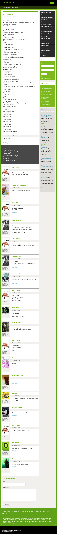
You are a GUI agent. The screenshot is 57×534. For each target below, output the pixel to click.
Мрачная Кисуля (18, 274)
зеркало (5, 519)
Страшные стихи (45, 43)
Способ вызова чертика (46, 103)
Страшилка (8, 2)
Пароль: (43, 67)
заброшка (43, 518)
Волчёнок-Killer (17, 375)
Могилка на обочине (46, 91)
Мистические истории (47, 17)
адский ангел (17, 407)
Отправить (7, 504)
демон (29, 518)
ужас (24, 522)
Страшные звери (45, 38)
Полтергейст (44, 19)
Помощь (27, 511)
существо (7, 523)
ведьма (10, 518)
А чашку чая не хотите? (9, 150)
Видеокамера (6, 158)
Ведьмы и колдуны (46, 24)
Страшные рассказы (46, 48)
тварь (13, 523)
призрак (27, 521)
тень (21, 522)
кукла (34, 519)
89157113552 (16, 322)
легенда (39, 519)
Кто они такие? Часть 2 (9, 160)
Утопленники (44, 36)
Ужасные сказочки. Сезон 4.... (47, 95)
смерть (37, 521)
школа (32, 522)
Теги (44, 511)
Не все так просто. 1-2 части (10, 155)
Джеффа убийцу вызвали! (10, 157)
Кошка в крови (7, 162)
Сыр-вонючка (44, 177)
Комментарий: (6, 487)
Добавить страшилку (7, 511)
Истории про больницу (47, 33)
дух (38, 518)
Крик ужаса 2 (8, 16)
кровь (31, 519)
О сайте (22, 511)
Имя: (4, 481)
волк (14, 518)
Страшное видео (45, 50)
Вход (44, 74)
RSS (32, 511)
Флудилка (43, 55)
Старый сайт (38, 511)
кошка (22, 519)
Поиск (47, 511)
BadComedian (17, 220)
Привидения (44, 22)
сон (45, 521)
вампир (5, 518)
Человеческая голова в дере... (46, 89)
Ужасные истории (46, 14)
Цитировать (14, 176)
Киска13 (15, 393)
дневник (34, 518)
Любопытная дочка (19, 185)
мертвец (5, 521)
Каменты (16, 511)
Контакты (4, 513)
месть (9, 521)
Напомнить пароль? (46, 78)
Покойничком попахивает (47, 100)
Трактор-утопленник (46, 92)
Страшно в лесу (45, 41)
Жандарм (15, 443)
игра (10, 519)
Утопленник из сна (45, 104)
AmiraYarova (16, 308)
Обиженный (44, 86)
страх (49, 521)
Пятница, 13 (44, 137)
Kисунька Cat (17, 459)
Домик (4, 148)
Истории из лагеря (46, 29)
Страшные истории (46, 12)
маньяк (48, 519)
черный (28, 522)
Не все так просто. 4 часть (10, 146)
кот (20, 519)
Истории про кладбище (47, 31)
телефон (17, 522)
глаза (22, 518)
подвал (22, 521)
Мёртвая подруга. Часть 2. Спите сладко (13, 152)
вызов (18, 518)
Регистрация (44, 76)
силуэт (32, 521)
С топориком (6, 153)
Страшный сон (45, 45)
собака (42, 521)
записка (48, 518)
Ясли (10, 7)
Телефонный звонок (46, 166)
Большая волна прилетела (45, 98)
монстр (14, 521)
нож (18, 521)
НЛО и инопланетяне (46, 26)
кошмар (27, 519)
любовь (44, 519)
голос (25, 518)
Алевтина (15, 358)
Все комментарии (45, 187)
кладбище (15, 519)
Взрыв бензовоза (45, 101)
